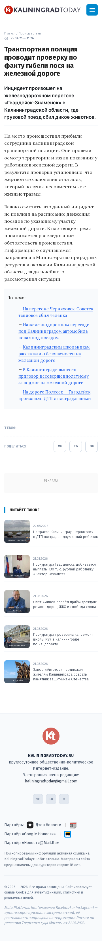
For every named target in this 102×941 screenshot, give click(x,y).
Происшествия (30, 33)
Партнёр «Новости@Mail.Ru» (31, 842)
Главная (9, 33)
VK (60, 446)
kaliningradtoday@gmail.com (51, 781)
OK (92, 446)
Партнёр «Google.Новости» (30, 834)
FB (51, 799)
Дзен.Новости (48, 825)
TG (76, 446)
